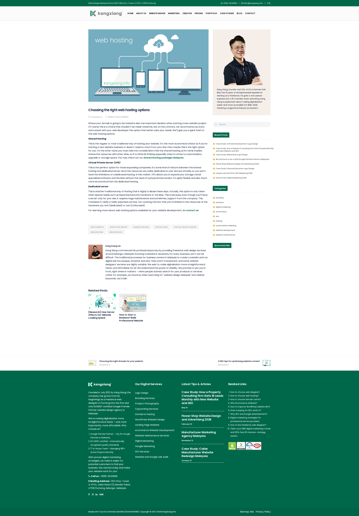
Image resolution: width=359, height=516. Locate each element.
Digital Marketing (144, 441)
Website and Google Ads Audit (151, 457)
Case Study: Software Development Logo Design (237, 144)
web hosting (97, 232)
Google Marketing (145, 446)
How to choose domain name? (245, 399)
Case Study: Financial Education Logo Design (235, 168)
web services (115, 232)
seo (217, 216)
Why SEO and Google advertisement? (248, 414)
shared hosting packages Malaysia (163, 157)
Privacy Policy (263, 511)
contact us (192, 210)
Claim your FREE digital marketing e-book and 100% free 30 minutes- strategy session (250, 432)
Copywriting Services (146, 408)
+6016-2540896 (108, 476)
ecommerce (221, 211)
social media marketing (226, 225)
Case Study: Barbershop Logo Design (232, 154)
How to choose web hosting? (244, 395)
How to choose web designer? (245, 392)
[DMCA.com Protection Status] (232, 446)
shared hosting (141, 227)
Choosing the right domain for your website (121, 361)
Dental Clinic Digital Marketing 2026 (231, 178)
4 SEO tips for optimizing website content (239, 361)
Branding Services (145, 398)
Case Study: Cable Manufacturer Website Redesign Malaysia (197, 452)
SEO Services (142, 451)
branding (220, 198)
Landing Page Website (147, 425)
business (220, 202)
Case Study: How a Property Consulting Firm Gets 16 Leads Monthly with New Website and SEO (245, 149)
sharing (219, 221)
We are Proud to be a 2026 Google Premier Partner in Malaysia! (242, 159)
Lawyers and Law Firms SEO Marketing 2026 (234, 173)
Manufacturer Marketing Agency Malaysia (199, 434)
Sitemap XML (247, 511)
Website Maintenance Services (152, 435)
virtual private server (185, 227)
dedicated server (118, 227)
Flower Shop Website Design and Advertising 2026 (237, 164)
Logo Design (141, 392)
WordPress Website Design (150, 419)
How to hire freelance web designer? (248, 425)
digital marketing (223, 207)
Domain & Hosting (145, 414)
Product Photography (147, 403)
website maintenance (225, 235)
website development (118, 117)
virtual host (161, 227)
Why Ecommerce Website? (243, 403)
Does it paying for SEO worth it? (245, 410)
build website (97, 227)
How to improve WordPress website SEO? (250, 406)
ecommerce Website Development (154, 430)
